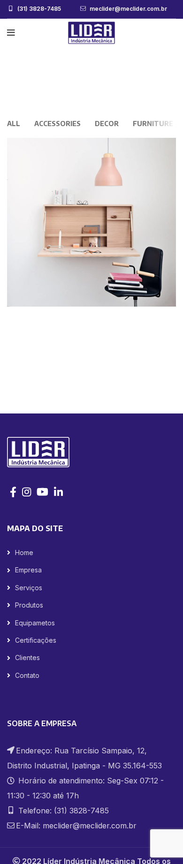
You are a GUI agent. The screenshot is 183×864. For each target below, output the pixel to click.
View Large (169, 145)
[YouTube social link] (42, 492)
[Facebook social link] (13, 492)
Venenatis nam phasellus (105, 83)
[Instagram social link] (26, 492)
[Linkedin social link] (58, 492)
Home (47, 83)
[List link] (91, 553)
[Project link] (91, 222)
